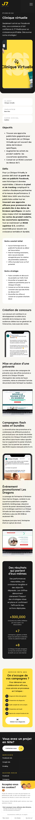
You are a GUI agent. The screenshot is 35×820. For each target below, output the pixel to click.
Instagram (5, 779)
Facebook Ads (7, 758)
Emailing (5, 766)
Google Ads (6, 762)
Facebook (5, 776)
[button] (31, 4)
